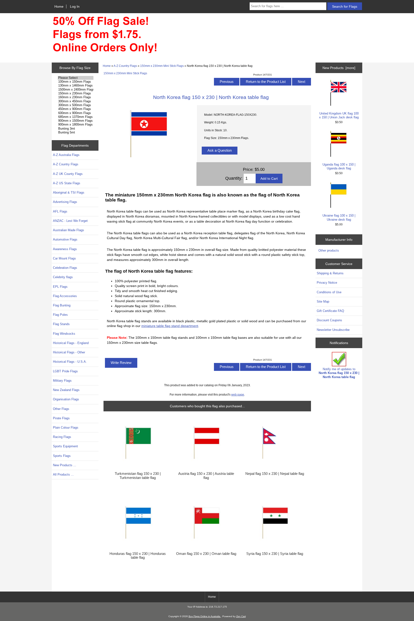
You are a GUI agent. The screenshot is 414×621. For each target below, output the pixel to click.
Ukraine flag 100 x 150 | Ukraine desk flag (338, 217)
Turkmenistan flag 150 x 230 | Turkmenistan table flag (138, 475)
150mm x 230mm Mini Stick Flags (162, 65)
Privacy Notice (327, 282)
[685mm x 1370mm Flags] (75, 117)
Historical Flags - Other (69, 352)
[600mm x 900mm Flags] (75, 113)
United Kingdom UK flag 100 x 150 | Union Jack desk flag (339, 115)
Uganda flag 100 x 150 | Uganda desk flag (338, 166)
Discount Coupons (329, 320)
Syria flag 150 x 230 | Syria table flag (274, 554)
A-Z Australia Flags (66, 155)
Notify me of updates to (339, 373)
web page (237, 394)
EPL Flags (60, 286)
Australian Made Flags (68, 230)
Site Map (323, 301)
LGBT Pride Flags (65, 371)
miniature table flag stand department (169, 326)
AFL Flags (60, 211)
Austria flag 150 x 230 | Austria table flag (206, 475)
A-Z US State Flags (66, 183)
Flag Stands (61, 324)
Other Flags (61, 409)
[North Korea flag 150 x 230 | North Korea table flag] (148, 161)
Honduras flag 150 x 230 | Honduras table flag (137, 555)
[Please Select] (75, 78)
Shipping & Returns (330, 273)
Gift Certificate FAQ (330, 311)
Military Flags (62, 380)
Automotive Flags (65, 239)
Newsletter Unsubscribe (333, 330)
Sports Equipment (65, 446)
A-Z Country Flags (125, 65)
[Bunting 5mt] (75, 132)
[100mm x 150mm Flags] (75, 82)
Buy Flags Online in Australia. (205, 616)
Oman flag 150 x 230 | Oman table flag (206, 554)
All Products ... (63, 474)
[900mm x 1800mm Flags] (75, 124)
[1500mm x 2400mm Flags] (75, 90)
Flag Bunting (61, 305)
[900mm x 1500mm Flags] (75, 121)
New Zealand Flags (66, 390)
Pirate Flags (61, 418)
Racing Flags (62, 437)
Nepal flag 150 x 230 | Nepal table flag (274, 474)
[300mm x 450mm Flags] (75, 101)
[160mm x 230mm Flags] (75, 97)
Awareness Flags (65, 249)
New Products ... (64, 465)
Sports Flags (62, 456)
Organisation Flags (66, 399)
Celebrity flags (63, 277)
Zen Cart (241, 616)
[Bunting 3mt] (75, 129)
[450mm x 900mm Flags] (75, 109)
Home (58, 6)
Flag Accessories (65, 296)
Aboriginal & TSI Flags (68, 192)
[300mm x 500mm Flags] (75, 105)
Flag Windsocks (64, 333)
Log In (75, 6)
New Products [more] (338, 68)
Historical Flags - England (71, 343)
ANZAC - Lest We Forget (70, 221)
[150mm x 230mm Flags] (75, 93)
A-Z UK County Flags (68, 174)
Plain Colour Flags (65, 427)
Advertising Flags (65, 202)
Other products (328, 250)
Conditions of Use (329, 292)
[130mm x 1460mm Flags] (75, 85)
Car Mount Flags (64, 258)
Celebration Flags (65, 268)
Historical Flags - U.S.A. (70, 361)
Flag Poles (60, 314)
